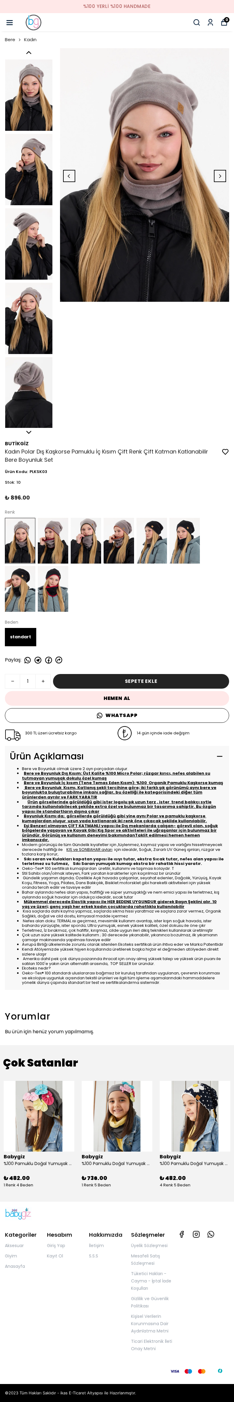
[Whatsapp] (210, 1234)
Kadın (30, 39)
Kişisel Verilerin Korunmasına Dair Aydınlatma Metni (149, 1323)
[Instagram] (196, 1234)
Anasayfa (15, 1266)
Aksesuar (14, 1245)
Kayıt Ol (55, 1256)
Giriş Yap (56, 1245)
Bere (10, 39)
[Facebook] (181, 1234)
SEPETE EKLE (141, 681)
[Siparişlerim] (210, 22)
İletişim (96, 1245)
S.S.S (93, 1256)
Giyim (11, 1256)
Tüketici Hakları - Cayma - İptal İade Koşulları (151, 1281)
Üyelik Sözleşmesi (149, 1245)
